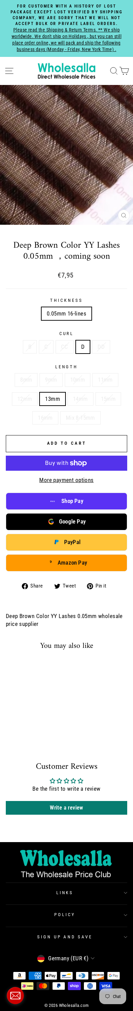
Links (65, 892)
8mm (26, 380)
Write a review (66, 807)
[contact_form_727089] (15, 995)
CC (64, 347)
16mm (45, 418)
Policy (64, 914)
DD (101, 347)
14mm (80, 399)
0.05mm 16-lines (66, 313)
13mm (52, 399)
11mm (105, 380)
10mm (77, 380)
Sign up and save (65, 936)
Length (66, 366)
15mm (108, 399)
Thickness (66, 300)
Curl (66, 333)
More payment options (66, 480)
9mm (51, 380)
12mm (24, 399)
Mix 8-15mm (80, 418)
